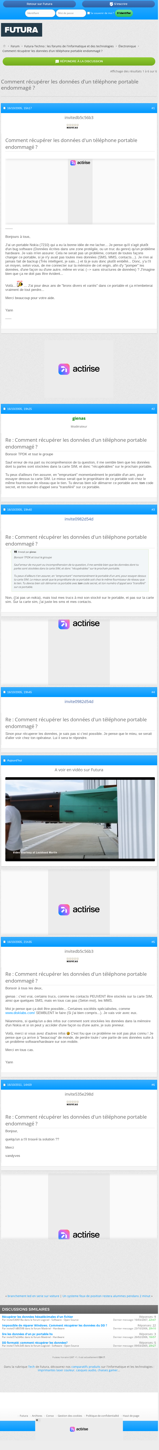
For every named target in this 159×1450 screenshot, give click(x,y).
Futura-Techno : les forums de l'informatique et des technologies (69, 46)
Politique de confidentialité (102, 1416)
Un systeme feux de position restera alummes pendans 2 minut (106, 1296)
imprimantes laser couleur (56, 1370)
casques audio (86, 1370)
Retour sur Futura (39, 4)
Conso (50, 1416)
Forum (15, 46)
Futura (24, 1416)
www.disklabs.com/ (20, 1013)
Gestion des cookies (70, 1416)
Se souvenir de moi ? (102, 13)
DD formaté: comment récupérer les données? (35, 1343)
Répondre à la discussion (79, 61)
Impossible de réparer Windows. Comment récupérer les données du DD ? (54, 1325)
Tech (31, 1367)
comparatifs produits (85, 1367)
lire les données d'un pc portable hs (27, 1334)
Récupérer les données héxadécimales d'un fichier (37, 1317)
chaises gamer (108, 1370)
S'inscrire (118, 4)
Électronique (127, 46)
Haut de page (131, 1416)
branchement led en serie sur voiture (33, 1296)
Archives (37, 1416)
